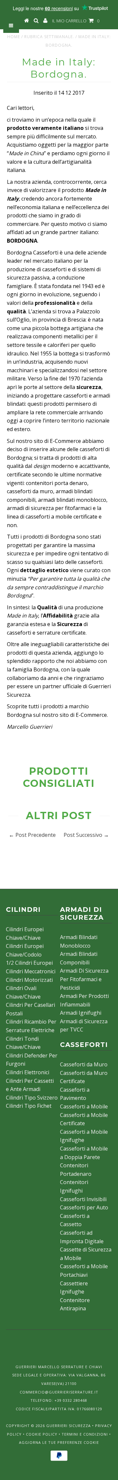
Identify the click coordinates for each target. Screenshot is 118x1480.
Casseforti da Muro (84, 1064)
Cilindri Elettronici (27, 1072)
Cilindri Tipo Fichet (28, 1105)
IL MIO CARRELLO (75, 21)
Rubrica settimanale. (49, 36)
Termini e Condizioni (85, 1434)
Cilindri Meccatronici (30, 971)
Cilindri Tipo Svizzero (32, 1097)
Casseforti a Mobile (84, 1106)
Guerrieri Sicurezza (68, 1425)
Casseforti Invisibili (83, 1199)
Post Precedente (35, 834)
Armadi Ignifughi (80, 1012)
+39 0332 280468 (70, 1400)
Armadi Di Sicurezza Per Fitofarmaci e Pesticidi (84, 979)
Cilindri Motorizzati (29, 979)
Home (13, 36)
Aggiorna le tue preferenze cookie (59, 1442)
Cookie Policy (41, 1434)
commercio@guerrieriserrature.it (59, 1392)
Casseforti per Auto (84, 1207)
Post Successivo (83, 834)
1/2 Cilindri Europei (29, 962)
